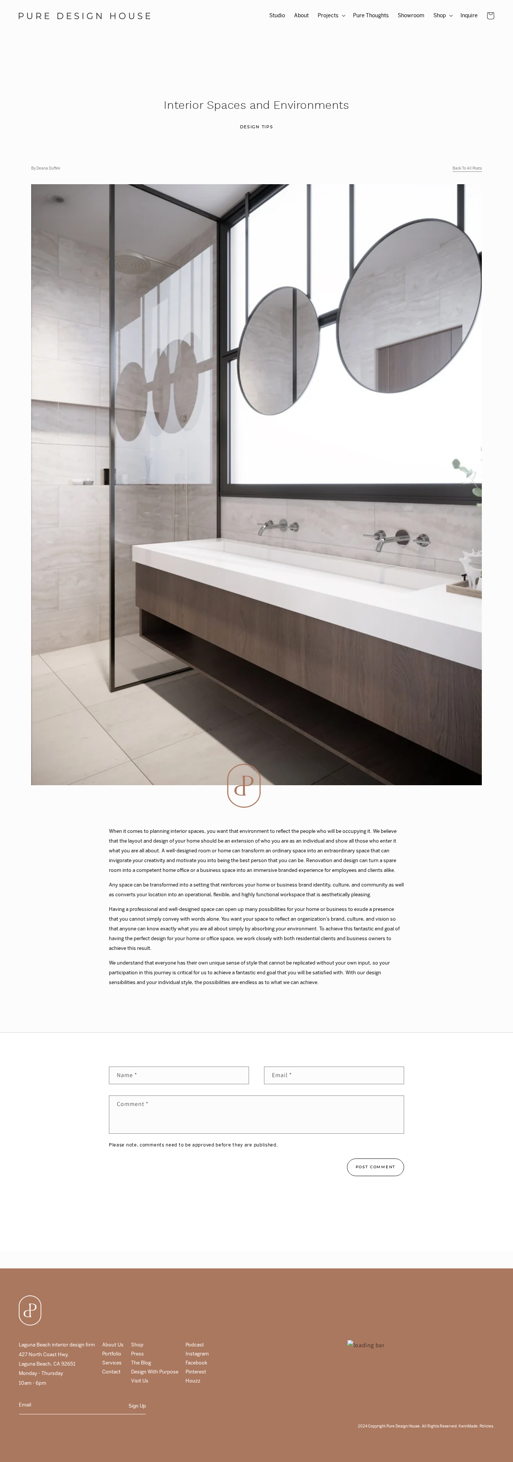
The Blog (141, 1363)
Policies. (486, 1426)
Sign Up (137, 1406)
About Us (113, 1345)
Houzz (193, 1381)
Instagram (197, 1354)
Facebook (196, 1363)
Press (137, 1354)
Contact (111, 1372)
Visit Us (139, 1381)
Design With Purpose (154, 1372)
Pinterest (196, 1372)
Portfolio (111, 1354)
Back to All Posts (467, 168)
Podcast (195, 1345)
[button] (331, 15)
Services (112, 1363)
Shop (137, 1345)
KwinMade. (469, 1426)
